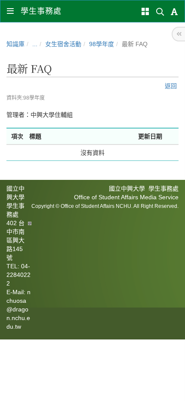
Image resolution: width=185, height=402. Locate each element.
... (34, 44)
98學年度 (101, 44)
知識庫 (15, 44)
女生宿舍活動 (63, 44)
